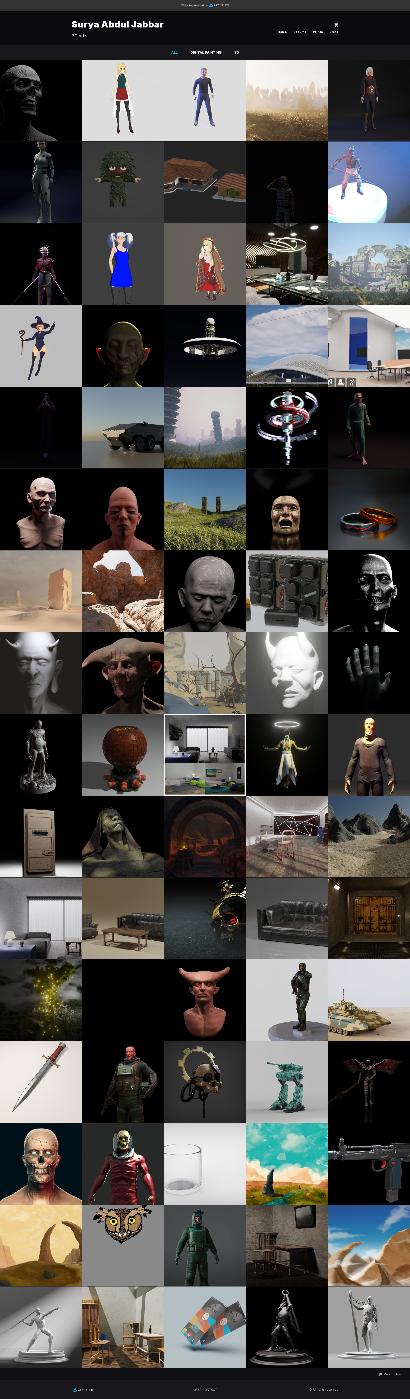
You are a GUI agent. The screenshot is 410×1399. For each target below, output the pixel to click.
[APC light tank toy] (369, 962)
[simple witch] (41, 308)
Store (333, 31)
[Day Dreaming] (41, 553)
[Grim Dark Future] (205, 880)
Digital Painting (205, 52)
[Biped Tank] (287, 1044)
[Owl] (123, 1208)
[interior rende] (287, 1208)
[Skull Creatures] (123, 1126)
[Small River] (287, 1126)
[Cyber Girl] (41, 144)
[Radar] (205, 390)
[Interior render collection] (205, 717)
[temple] (369, 226)
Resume (300, 31)
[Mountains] (369, 1208)
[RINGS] (369, 471)
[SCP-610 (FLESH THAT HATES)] (41, 717)
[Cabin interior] (287, 226)
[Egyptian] (123, 471)
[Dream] (41, 962)
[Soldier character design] (205, 1208)
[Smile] (41, 1126)
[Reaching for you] (369, 635)
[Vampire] (369, 390)
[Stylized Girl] (123, 226)
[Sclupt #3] (41, 1289)
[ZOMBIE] (369, 144)
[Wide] (287, 63)
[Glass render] (205, 1126)
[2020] (123, 799)
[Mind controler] (369, 717)
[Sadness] (205, 553)
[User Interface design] (205, 1289)
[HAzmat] (287, 144)
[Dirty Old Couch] (287, 880)
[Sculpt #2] (287, 1289)
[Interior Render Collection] (287, 799)
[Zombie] (41, 63)
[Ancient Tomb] (205, 799)
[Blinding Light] (287, 635)
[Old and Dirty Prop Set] (123, 880)
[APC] (123, 390)
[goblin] (123, 308)
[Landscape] (369, 799)
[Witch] (369, 63)
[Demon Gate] (41, 1208)
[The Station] (287, 390)
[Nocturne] (41, 471)
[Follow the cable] (123, 553)
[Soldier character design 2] (123, 1044)
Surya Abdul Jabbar (118, 24)
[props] (205, 144)
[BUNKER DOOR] (41, 799)
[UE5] (287, 308)
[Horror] (369, 553)
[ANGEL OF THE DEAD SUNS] (287, 717)
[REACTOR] (123, 717)
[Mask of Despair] (287, 471)
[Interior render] (123, 1289)
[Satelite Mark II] (205, 308)
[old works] (369, 1044)
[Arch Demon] (205, 962)
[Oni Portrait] (41, 635)
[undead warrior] (41, 226)
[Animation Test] (123, 962)
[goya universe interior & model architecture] (369, 308)
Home (282, 31)
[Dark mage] (41, 390)
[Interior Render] (41, 880)
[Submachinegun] (369, 1126)
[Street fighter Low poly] (205, 63)
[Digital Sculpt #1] (369, 1289)
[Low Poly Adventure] (205, 635)
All (174, 52)
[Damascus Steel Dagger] (41, 1044)
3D (236, 52)
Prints (318, 31)
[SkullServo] (205, 1044)
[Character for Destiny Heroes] (123, 144)
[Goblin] (123, 635)
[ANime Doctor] (123, 63)
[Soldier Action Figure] (287, 962)
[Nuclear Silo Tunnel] (369, 880)
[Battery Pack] (287, 553)
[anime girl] (205, 226)
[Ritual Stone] (205, 471)
